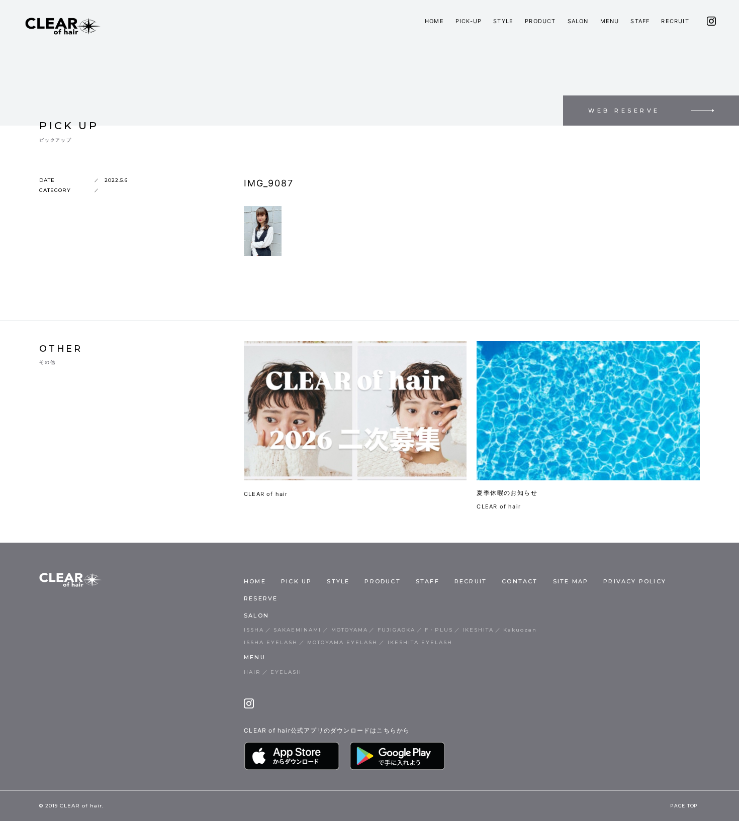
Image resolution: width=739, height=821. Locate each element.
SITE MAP (571, 581)
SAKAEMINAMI (297, 630)
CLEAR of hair (266, 493)
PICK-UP (468, 21)
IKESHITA (478, 630)
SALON (578, 21)
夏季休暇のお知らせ (507, 492)
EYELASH (286, 672)
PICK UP (296, 581)
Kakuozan (520, 630)
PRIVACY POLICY (634, 581)
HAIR (252, 672)
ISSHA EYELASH (271, 642)
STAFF (640, 21)
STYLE (503, 21)
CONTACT (519, 581)
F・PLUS (439, 630)
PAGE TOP (684, 806)
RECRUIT (675, 21)
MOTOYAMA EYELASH (342, 642)
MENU (609, 21)
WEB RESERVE (624, 110)
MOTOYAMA (349, 630)
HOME (434, 21)
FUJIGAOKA (396, 630)
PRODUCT (540, 21)
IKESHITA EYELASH (420, 642)
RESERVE (261, 598)
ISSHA (254, 630)
